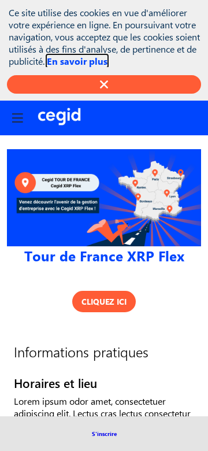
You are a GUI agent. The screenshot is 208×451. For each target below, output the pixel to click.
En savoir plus (77, 61)
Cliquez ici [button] (104, 301)
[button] (104, 434)
